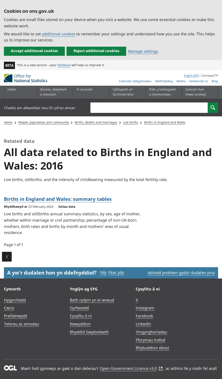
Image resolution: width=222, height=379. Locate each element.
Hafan (12, 89)
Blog (215, 81)
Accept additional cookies (34, 50)
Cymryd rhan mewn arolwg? (195, 91)
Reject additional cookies (96, 50)
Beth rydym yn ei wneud (92, 300)
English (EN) (191, 75)
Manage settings (143, 51)
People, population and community (43, 122)
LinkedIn (143, 323)
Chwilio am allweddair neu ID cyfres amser (39, 107)
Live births (130, 122)
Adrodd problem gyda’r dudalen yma (181, 272)
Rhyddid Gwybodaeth (89, 332)
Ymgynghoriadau (151, 332)
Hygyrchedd (15, 300)
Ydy (103, 272)
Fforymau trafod (150, 340)
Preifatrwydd (15, 315)
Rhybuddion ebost (152, 347)
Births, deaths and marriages (96, 122)
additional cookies (58, 33)
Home (8, 122)
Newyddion (80, 323)
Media (181, 81)
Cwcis (9, 307)
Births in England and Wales (165, 122)
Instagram (145, 307)
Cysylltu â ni (81, 315)
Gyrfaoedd (79, 307)
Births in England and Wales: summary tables (58, 199)
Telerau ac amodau (21, 323)
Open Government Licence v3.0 (128, 368)
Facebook (144, 315)
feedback (64, 65)
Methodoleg (164, 81)
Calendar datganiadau (135, 81)
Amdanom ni (198, 81)
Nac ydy (116, 272)
